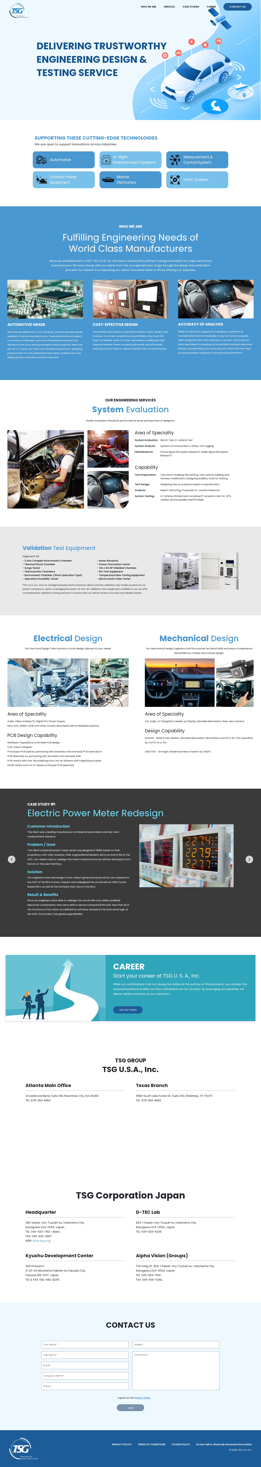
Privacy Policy (142, 1398)
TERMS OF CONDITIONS (151, 1444)
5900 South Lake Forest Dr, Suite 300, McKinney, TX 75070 (174, 1096)
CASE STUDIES (190, 6)
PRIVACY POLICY (122, 1444)
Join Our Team (128, 1010)
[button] (11, 859)
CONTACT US (238, 6)
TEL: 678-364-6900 (38, 1100)
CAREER (211, 6)
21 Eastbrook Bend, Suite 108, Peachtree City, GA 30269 (62, 1096)
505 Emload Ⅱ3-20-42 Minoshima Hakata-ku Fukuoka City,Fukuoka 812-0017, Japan (56, 1270)
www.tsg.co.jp (42, 1241)
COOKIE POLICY (180, 1444)
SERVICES (169, 6)
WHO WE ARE (148, 6)
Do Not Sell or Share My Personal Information (224, 1444)
